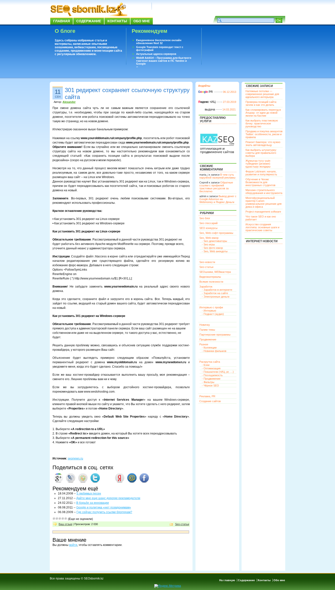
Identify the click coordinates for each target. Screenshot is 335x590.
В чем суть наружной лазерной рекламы (217, 176)
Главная (61, 21)
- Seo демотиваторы (214, 241)
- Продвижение (211, 378)
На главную (227, 580)
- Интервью (209, 310)
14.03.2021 (229, 109)
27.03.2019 (229, 101)
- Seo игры (208, 244)
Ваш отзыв (65, 524)
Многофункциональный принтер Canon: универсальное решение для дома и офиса (263, 202)
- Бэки (205, 364)
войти (73, 545)
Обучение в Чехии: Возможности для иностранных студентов (260, 182)
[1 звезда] (53, 518)
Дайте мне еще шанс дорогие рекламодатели (108, 498)
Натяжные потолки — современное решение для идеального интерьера (262, 94)
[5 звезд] (65, 518)
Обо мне (141, 21)
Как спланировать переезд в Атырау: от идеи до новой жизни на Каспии (263, 112)
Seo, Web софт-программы (216, 232)
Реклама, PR (207, 396)
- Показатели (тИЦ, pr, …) (218, 371)
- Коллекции (209, 347)
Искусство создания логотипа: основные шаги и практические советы (262, 227)
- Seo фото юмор (212, 247)
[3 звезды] (59, 518)
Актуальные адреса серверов (156, 53)
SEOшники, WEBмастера (215, 271)
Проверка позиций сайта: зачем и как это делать (261, 103)
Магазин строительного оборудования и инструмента (263, 191)
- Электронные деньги (215, 296)
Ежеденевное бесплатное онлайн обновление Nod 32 (158, 42)
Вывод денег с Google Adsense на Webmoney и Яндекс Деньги (217, 199)
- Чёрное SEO (210, 385)
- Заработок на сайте (215, 293)
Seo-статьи (182, 524)
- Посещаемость (212, 375)
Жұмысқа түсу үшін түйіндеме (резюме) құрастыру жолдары (258, 163)
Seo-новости (207, 262)
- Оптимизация (211, 368)
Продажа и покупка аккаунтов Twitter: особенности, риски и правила (264, 134)
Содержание (88, 21)
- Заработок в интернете (217, 289)
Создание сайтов (210, 401)
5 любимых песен (89, 493)
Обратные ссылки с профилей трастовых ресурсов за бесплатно (216, 187)
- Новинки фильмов (214, 350)
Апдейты (204, 85)
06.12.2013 (229, 91)
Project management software (263, 211)
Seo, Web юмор (209, 237)
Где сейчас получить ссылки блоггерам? (104, 512)
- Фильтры (208, 382)
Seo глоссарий (208, 223)
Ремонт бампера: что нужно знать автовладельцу (262, 143)
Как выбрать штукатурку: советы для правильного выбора (261, 152)
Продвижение (207, 339)
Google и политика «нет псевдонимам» (103, 507)
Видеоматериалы (210, 276)
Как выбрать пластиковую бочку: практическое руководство (261, 123)
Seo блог (204, 218)
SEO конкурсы (208, 228)
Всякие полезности (211, 281)
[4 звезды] (62, 518)
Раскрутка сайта (209, 361)
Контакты (117, 21)
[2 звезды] (56, 518)
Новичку (204, 324)
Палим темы (207, 329)
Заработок (205, 286)
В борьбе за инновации (92, 503)
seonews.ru (75, 458)
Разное (203, 344)
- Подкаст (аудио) (213, 314)
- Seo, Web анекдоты (215, 251)
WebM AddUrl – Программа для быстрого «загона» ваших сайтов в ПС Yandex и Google (163, 60)
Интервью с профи (211, 307)
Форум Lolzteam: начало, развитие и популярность (261, 173)
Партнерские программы (215, 334)
